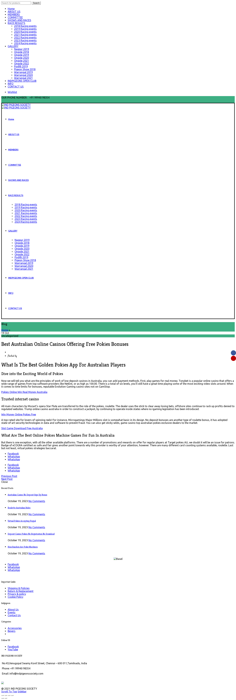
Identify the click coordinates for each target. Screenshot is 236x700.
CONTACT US (16, 86)
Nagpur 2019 (21, 49)
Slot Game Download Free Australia (22, 428)
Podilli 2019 (21, 66)
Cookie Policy (15, 596)
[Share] (5, 695)
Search (36, 3)
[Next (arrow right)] (5, 698)
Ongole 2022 (21, 63)
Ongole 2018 (21, 52)
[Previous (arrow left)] (2, 698)
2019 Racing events (25, 28)
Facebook (13, 646)
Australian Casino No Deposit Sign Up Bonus (27, 494)
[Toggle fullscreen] (9, 695)
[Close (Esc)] (2, 695)
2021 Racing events (25, 34)
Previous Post (9, 476)
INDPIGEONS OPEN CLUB (22, 80)
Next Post (7, 479)
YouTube (13, 649)
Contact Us (14, 615)
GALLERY (13, 46)
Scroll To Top (9, 691)
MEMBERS (14, 14)
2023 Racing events (25, 40)
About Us (13, 609)
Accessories (15, 628)
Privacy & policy (17, 594)
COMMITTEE (15, 17)
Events (11, 612)
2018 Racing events (25, 26)
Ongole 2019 (21, 54)
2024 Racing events (25, 43)
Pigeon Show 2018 (24, 69)
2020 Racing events (25, 31)
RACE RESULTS (16, 23)
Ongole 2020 (21, 57)
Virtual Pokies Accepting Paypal (22, 521)
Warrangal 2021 (23, 78)
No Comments (36, 501)
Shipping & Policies (19, 588)
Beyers (11, 631)
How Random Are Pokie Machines (23, 547)
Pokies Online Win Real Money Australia (24, 392)
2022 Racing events (25, 37)
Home (11, 8)
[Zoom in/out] (12, 695)
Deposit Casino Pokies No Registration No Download (31, 534)
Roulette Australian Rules (19, 507)
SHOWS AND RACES (19, 20)
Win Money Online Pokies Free (18, 414)
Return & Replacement (20, 591)
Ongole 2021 (21, 60)
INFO (10, 83)
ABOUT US (14, 11)
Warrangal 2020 (23, 75)
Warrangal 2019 (23, 72)
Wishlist (12, 92)
